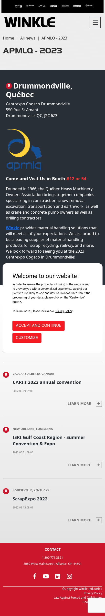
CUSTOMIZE (27, 338)
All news (27, 38)
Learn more (80, 403)
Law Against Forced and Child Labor (78, 598)
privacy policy (63, 311)
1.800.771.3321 (52, 558)
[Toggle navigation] (95, 22)
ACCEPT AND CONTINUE (38, 326)
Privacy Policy (93, 593)
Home (8, 38)
